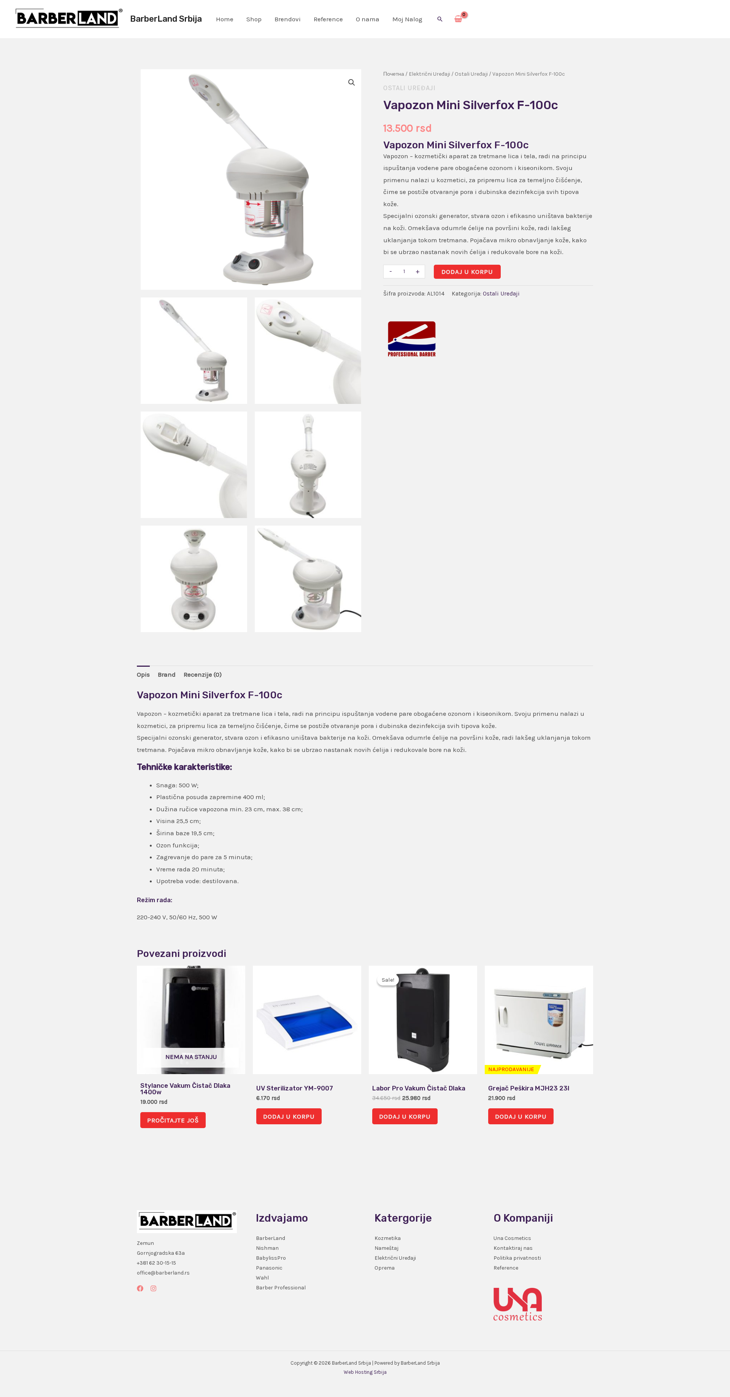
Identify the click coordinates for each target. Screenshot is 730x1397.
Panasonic (269, 1268)
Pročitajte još (173, 1120)
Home (224, 19)
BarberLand (270, 1238)
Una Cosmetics (512, 1238)
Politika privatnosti (517, 1258)
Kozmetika (388, 1238)
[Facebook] (140, 1288)
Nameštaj (386, 1248)
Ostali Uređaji (471, 74)
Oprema (385, 1268)
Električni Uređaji (429, 74)
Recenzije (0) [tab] (203, 674)
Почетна (393, 74)
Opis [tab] (143, 674)
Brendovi (288, 19)
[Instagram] (153, 1288)
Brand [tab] (167, 674)
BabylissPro (271, 1258)
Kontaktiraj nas (513, 1248)
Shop (254, 19)
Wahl (262, 1278)
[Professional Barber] (411, 338)
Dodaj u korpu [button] (289, 1116)
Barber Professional (281, 1287)
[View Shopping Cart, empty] (458, 19)
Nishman (267, 1248)
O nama (367, 19)
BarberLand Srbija (166, 19)
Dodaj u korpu (467, 271)
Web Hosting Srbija (365, 1372)
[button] (439, 19)
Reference (328, 19)
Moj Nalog (407, 19)
